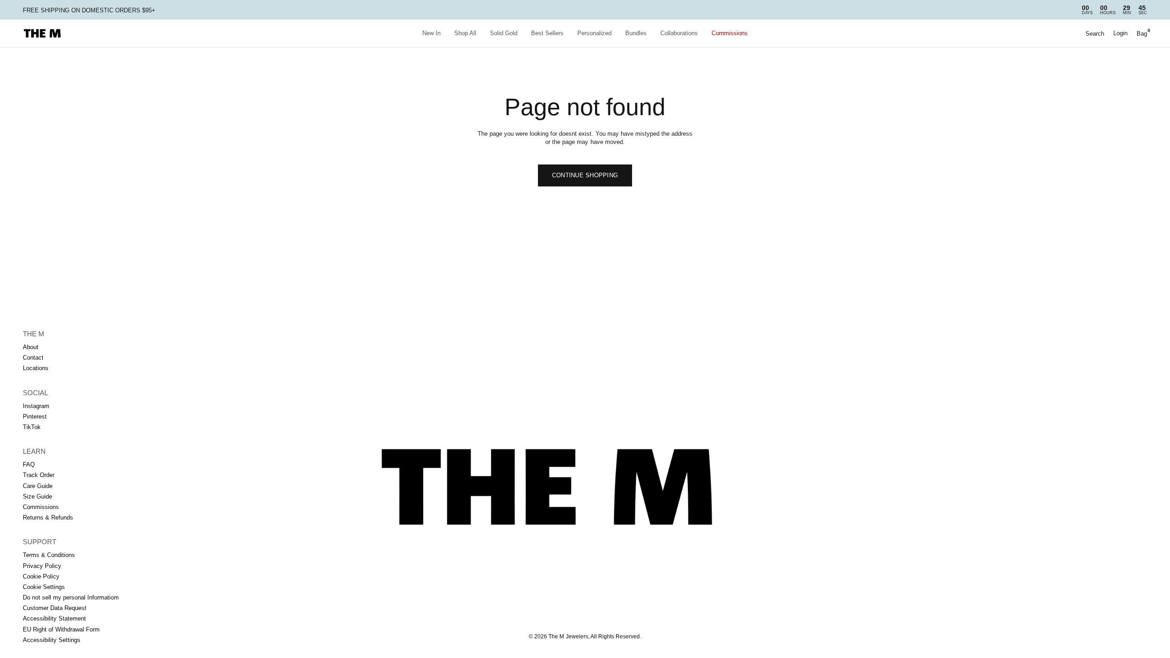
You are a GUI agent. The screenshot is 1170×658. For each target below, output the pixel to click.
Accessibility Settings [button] (51, 640)
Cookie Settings (44, 587)
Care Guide (38, 486)
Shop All (465, 33)
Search (1094, 33)
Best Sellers (547, 33)
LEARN (34, 451)
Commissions (730, 33)
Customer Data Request (54, 608)
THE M (33, 333)
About (30, 347)
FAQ (29, 464)
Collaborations (679, 33)
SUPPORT (39, 541)
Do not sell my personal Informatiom (71, 597)
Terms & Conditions (49, 555)
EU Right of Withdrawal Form (61, 629)
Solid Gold (503, 33)
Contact (33, 357)
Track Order (38, 475)
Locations (35, 368)
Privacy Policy (42, 565)
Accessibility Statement (54, 618)
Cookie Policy (41, 576)
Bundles (636, 33)
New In (431, 33)
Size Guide (37, 496)
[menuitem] (431, 33)
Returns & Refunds (48, 517)
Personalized (594, 33)
